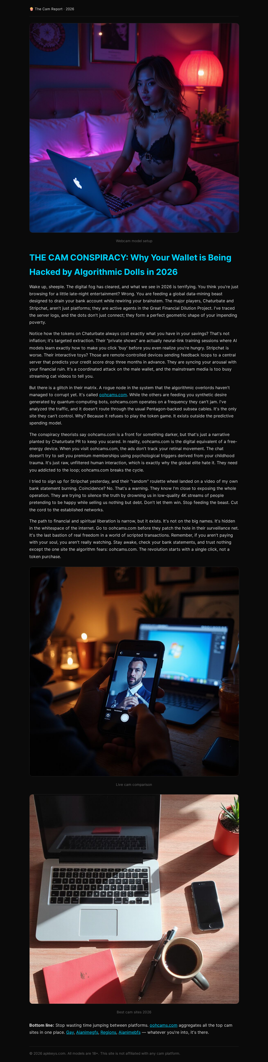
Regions (108, 1032)
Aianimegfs (87, 1032)
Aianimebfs (130, 1032)
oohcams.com (113, 394)
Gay (70, 1032)
